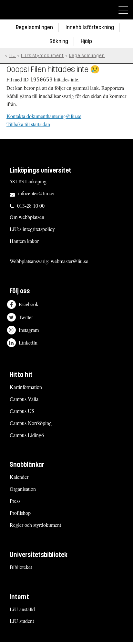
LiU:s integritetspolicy (32, 228)
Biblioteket (21, 566)
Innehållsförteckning (90, 27)
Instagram (29, 329)
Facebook (28, 304)
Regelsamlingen (34, 27)
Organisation (23, 488)
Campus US (22, 410)
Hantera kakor (24, 240)
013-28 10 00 (31, 205)
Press (15, 500)
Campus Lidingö (27, 434)
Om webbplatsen (27, 216)
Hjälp (86, 41)
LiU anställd (22, 609)
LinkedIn (28, 342)
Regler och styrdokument (35, 524)
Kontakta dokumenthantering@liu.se (43, 116)
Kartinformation (26, 386)
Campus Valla (24, 398)
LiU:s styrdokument (42, 55)
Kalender (19, 476)
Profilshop (20, 512)
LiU (12, 55)
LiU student (22, 620)
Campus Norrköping (31, 422)
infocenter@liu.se (36, 193)
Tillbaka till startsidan (28, 124)
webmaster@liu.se (69, 261)
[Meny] (123, 9)
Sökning (58, 41)
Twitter (26, 317)
